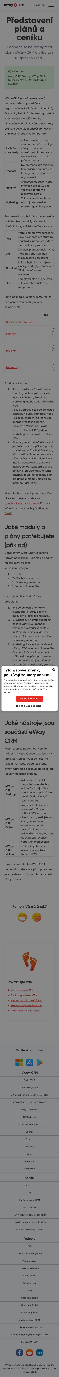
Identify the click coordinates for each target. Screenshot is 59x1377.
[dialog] (30, 688)
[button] (29, 706)
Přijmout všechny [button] (29, 699)
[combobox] (53, 669)
